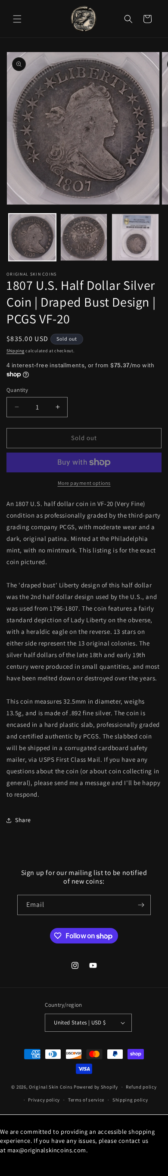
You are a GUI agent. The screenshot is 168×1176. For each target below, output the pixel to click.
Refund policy (141, 1087)
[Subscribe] (140, 905)
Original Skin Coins (50, 1087)
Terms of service (86, 1100)
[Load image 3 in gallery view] (135, 237)
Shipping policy (130, 1100)
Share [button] (23, 820)
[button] (17, 18)
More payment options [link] (84, 483)
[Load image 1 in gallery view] (32, 237)
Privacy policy (44, 1100)
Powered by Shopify (96, 1087)
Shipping (15, 351)
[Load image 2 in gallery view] (84, 237)
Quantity (17, 390)
